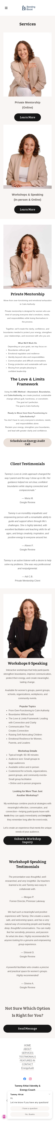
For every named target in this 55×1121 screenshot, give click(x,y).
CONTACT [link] (27, 1064)
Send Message (27, 1028)
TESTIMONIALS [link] (27, 1057)
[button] (7, 8)
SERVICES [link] (27, 1053)
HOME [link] (27, 1045)
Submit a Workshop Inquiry (27, 840)
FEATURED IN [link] (27, 1060)
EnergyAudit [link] (27, 1068)
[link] (27, 7)
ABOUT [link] (27, 1049)
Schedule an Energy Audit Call (27, 442)
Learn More (27, 117)
